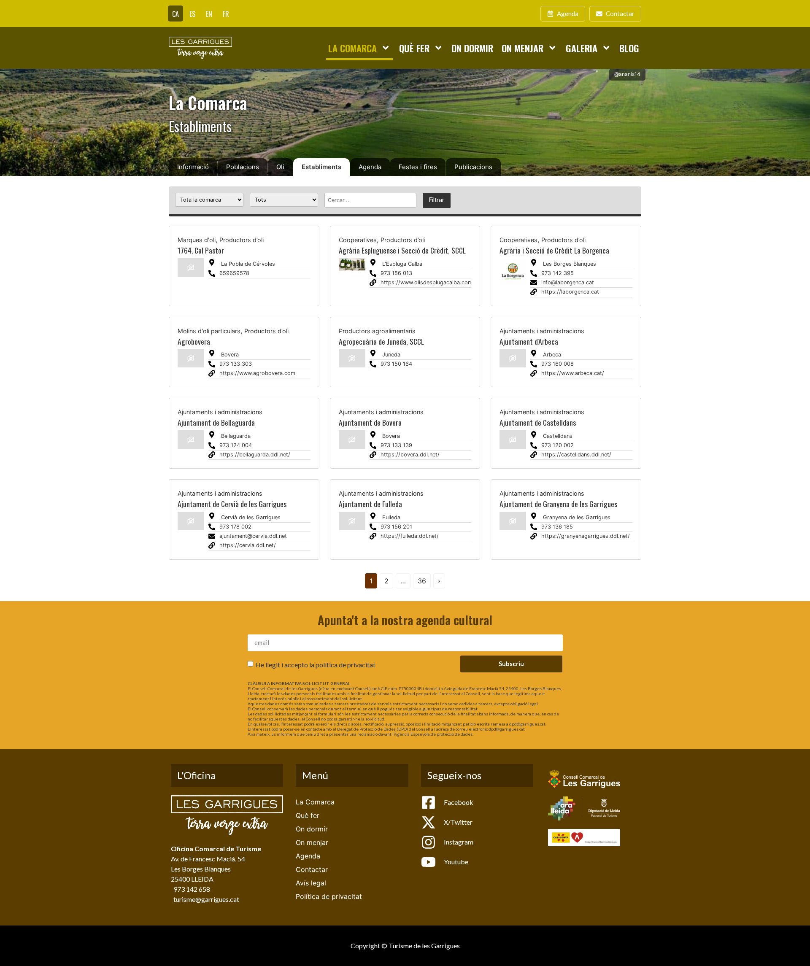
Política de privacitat (329, 896)
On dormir (472, 48)
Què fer (414, 48)
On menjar (522, 48)
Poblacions (242, 167)
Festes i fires (418, 167)
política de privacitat (345, 665)
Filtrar (436, 200)
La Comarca (352, 48)
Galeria (581, 48)
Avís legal (311, 883)
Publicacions (473, 167)
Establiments (321, 167)
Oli (280, 167)
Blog (629, 48)
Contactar (312, 869)
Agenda (370, 167)
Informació (193, 167)
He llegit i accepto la (315, 665)
